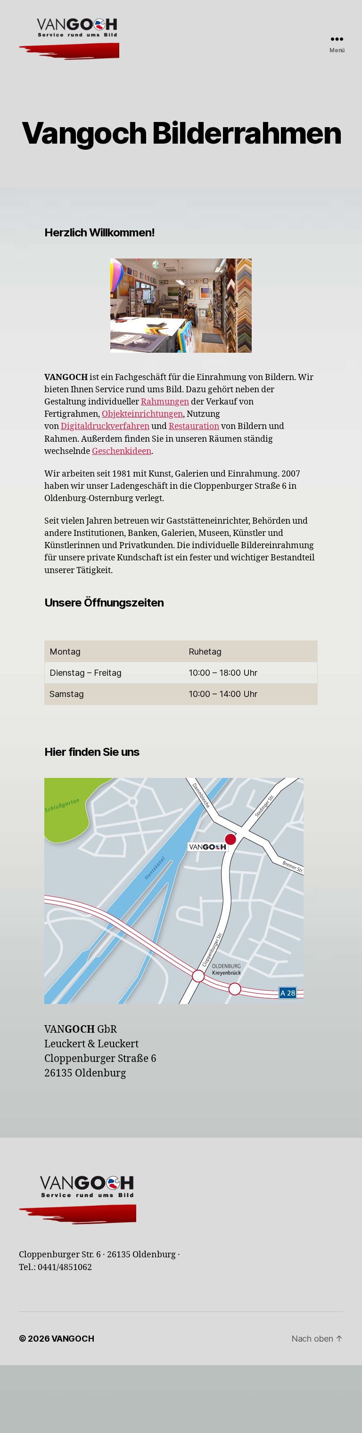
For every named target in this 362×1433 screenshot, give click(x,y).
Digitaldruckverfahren (105, 426)
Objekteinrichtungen (142, 414)
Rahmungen (165, 402)
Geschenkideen (121, 451)
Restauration (194, 426)
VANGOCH (72, 1339)
